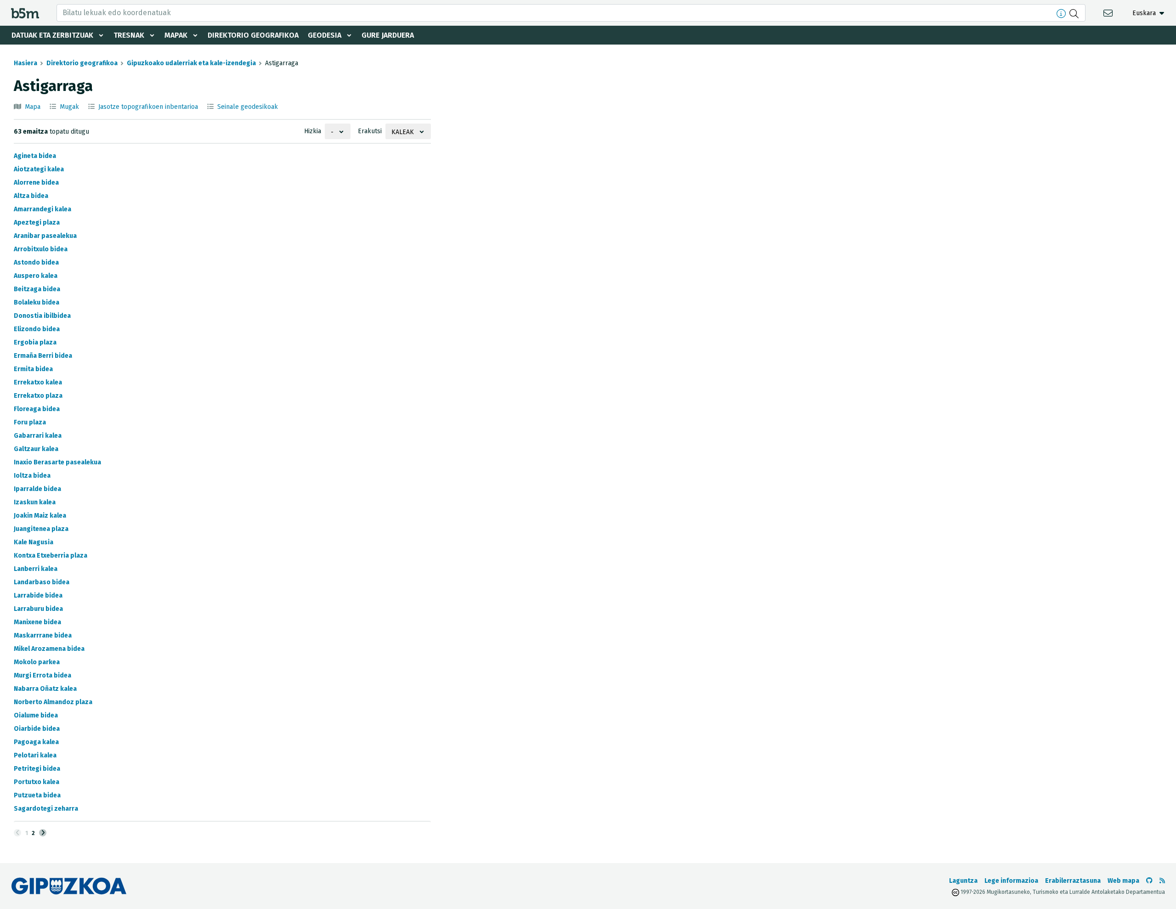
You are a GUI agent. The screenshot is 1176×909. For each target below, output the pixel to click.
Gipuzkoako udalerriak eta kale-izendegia (191, 63)
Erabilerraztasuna (1073, 881)
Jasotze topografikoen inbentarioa (148, 107)
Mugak (69, 107)
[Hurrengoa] (42, 832)
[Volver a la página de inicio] (25, 12)
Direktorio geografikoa (253, 35)
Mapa (32, 107)
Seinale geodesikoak (247, 107)
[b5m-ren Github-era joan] (1149, 881)
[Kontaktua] (1109, 13)
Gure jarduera (388, 35)
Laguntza (963, 881)
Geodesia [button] (324, 35)
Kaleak (402, 132)
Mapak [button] (175, 35)
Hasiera (25, 63)
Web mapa (1123, 881)
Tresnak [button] (128, 35)
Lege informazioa (1011, 881)
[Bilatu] (1075, 13)
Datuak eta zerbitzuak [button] (52, 35)
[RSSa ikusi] (1162, 881)
